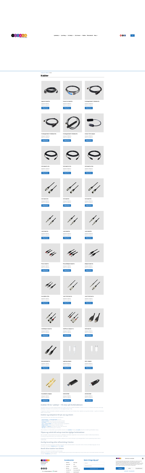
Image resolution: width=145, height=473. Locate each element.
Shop (95, 35)
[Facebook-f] (125, 35)
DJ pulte (78, 430)
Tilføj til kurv (45, 108)
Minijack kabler (45, 425)
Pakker (84, 35)
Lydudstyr (56, 35)
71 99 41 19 (43, 465)
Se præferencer (139, 468)
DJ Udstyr (70, 35)
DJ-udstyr (61, 446)
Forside (42, 72)
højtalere (53, 446)
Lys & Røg (63, 35)
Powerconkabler (45, 421)
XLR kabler (44, 422)
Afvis (129, 468)
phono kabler (48, 423)
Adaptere (44, 426)
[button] (142, 458)
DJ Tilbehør (46, 72)
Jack (43, 423)
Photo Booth (90, 35)
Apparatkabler (45, 419)
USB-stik (43, 427)
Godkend (120, 468)
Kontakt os (47, 453)
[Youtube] (121, 35)
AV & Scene (77, 35)
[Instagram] (123, 35)
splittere (49, 426)
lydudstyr (70, 430)
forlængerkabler (53, 419)
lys (56, 446)
